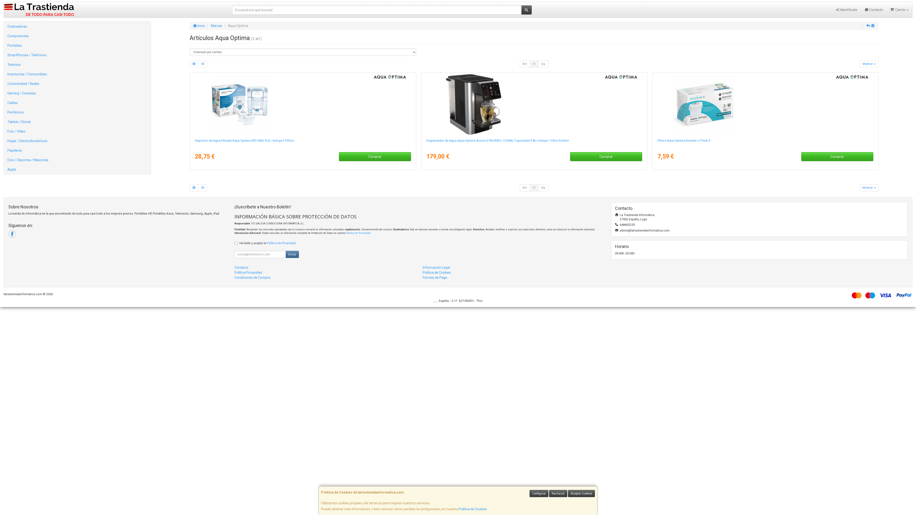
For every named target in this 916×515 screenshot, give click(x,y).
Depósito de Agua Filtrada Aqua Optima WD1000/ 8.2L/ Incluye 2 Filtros (244, 140)
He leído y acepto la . (267, 243)
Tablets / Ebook (19, 122)
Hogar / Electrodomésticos (27, 141)
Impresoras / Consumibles (27, 74)
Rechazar (558, 493)
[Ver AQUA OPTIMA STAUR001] (534, 104)
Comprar (375, 157)
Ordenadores (17, 26)
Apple (11, 169)
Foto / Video (16, 131)
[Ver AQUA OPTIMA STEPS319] (765, 104)
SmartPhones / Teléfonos (27, 55)
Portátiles (14, 45)
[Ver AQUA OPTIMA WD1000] (303, 104)
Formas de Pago (435, 277)
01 (534, 64)
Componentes (18, 36)
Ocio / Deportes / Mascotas (27, 160)
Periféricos (15, 112)
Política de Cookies (473, 509)
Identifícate (848, 10)
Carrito (900, 10)
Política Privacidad (248, 272)
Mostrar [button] (868, 64)
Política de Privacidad (358, 233)
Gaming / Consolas (21, 93)
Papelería (14, 150)
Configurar (539, 493)
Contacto (876, 10)
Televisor (14, 65)
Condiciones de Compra (252, 277)
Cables (12, 103)
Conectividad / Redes (23, 84)
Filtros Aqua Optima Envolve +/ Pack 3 (683, 140)
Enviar (292, 254)
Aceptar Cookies (581, 493)
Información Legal (436, 267)
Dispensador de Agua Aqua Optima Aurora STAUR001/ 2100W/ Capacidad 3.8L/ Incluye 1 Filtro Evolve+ (497, 140)
